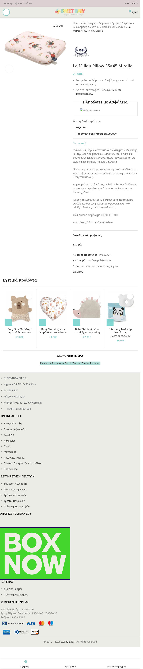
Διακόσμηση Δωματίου (86, 27)
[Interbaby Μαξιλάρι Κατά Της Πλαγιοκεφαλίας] (121, 309)
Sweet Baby (67, 641)
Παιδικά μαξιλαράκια (113, 27)
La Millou (90, 266)
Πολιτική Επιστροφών (17, 506)
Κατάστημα (89, 23)
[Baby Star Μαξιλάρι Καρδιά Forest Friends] (53, 309)
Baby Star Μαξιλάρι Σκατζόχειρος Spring (87, 330)
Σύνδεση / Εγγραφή (15, 483)
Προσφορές (10, 469)
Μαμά (7, 446)
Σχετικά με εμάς (13, 589)
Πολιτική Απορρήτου (16, 594)
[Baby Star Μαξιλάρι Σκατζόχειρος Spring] (87, 309)
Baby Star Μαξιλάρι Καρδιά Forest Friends (53, 330)
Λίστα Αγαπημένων (15, 489)
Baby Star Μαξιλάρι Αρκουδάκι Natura (19, 330)
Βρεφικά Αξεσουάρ (14, 429)
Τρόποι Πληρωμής (14, 500)
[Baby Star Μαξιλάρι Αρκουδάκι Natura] (19, 309)
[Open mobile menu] (6, 12)
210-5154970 (131, 3)
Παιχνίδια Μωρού (14, 457)
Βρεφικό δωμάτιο (121, 23)
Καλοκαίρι (9, 440)
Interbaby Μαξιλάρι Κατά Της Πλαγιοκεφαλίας (121, 332)
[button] (8, 322)
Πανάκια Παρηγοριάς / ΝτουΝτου (23, 463)
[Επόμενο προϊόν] (83, 38)
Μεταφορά (10, 451)
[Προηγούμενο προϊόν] (75, 38)
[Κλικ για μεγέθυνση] (9, 69)
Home (76, 23)
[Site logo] (70, 12)
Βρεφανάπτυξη (13, 423)
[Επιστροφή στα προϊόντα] (79, 38)
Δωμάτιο (103, 23)
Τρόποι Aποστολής (15, 495)
